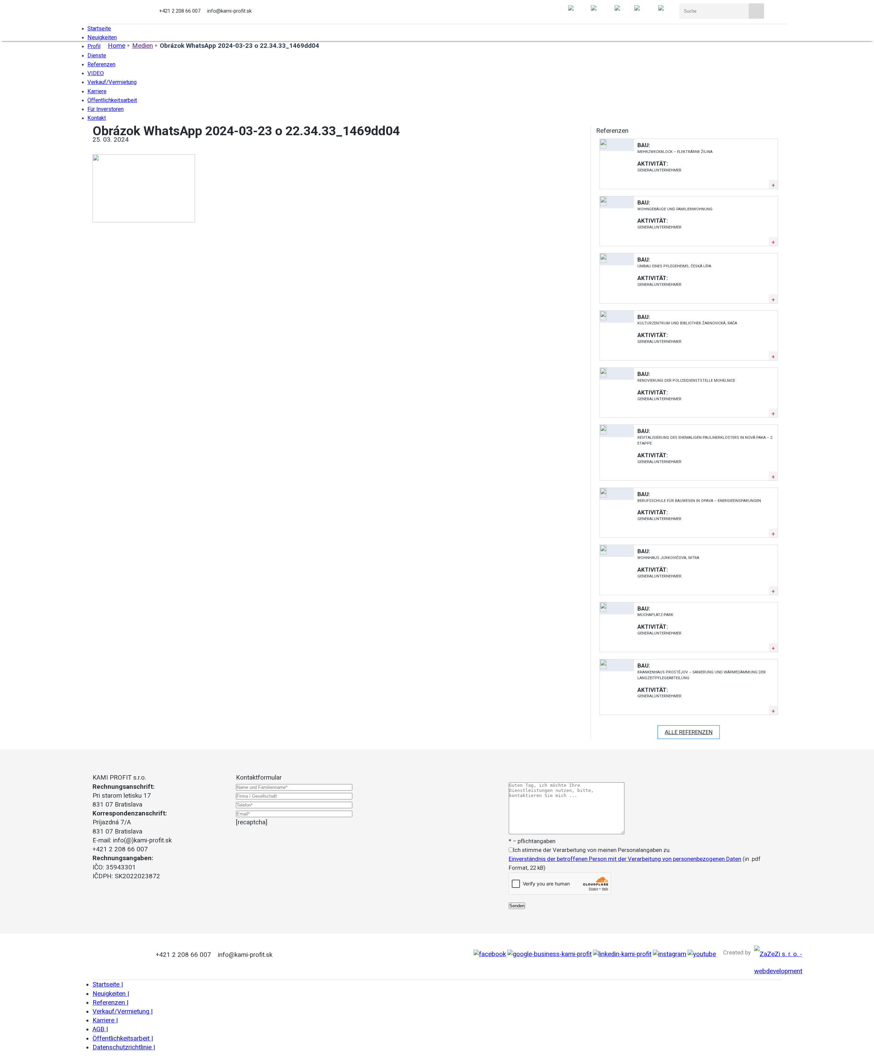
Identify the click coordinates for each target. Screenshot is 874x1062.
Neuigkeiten (111, 993)
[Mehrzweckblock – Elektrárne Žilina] (603, 146)
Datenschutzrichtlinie (124, 1047)
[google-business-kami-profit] (549, 954)
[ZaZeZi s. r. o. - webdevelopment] (778, 971)
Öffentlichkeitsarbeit (123, 1038)
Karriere (105, 1020)
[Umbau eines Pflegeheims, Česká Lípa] (603, 260)
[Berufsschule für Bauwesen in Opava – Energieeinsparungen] (603, 495)
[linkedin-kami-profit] (622, 954)
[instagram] (669, 954)
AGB (100, 1029)
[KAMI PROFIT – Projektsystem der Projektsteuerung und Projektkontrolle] (121, 12)
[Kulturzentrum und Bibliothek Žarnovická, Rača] (603, 318)
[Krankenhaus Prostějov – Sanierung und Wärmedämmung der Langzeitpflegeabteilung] (603, 666)
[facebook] (490, 954)
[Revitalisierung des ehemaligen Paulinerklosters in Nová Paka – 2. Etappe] (603, 432)
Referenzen (110, 1002)
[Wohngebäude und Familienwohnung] (603, 203)
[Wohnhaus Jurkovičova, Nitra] (603, 552)
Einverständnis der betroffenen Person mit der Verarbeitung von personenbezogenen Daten (625, 858)
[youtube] (702, 954)
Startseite (108, 984)
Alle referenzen (689, 732)
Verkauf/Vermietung (123, 1011)
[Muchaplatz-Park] (603, 609)
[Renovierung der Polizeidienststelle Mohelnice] (603, 375)
